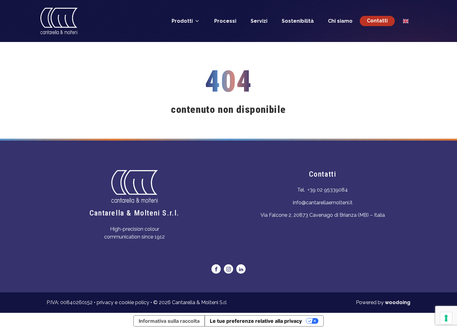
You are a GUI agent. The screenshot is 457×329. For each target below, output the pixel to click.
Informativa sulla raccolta (169, 321)
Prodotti (182, 21)
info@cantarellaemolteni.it (323, 203)
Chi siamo (340, 21)
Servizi (259, 21)
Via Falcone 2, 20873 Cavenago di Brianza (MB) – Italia (323, 215)
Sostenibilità (298, 21)
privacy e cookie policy (123, 302)
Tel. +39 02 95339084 (322, 190)
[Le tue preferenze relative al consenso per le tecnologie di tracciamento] (446, 318)
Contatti (377, 21)
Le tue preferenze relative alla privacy (256, 321)
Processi (225, 21)
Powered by (383, 302)
